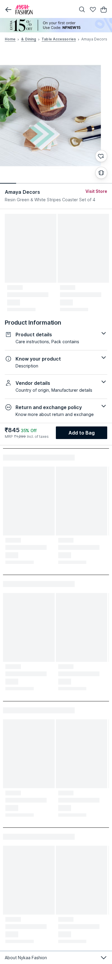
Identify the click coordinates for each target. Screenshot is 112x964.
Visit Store (96, 191)
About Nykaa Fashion (26, 957)
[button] (8, 9)
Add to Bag (81, 433)
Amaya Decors (22, 192)
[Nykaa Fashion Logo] (44, 9)
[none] (56, 25)
